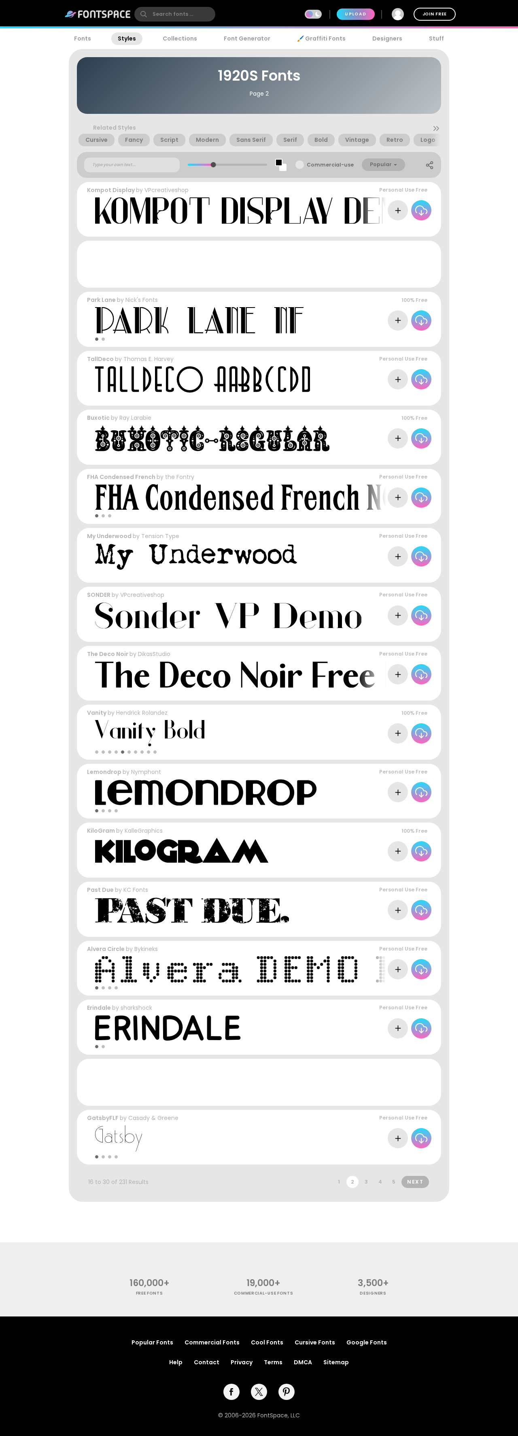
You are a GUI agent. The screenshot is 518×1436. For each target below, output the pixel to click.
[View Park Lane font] (199, 320)
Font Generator (247, 38)
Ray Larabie (135, 418)
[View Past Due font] (192, 910)
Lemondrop (104, 772)
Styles (127, 38)
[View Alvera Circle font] (297, 969)
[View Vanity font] (149, 733)
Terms (273, 1362)
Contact (206, 1362)
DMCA (303, 1362)
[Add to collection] (398, 210)
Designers (387, 38)
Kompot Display (111, 190)
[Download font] (421, 210)
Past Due (100, 890)
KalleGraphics (144, 831)
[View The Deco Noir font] (297, 674)
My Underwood (109, 536)
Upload (355, 14)
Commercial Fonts (212, 1342)
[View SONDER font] (228, 615)
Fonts (82, 38)
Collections (180, 38)
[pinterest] (286, 1392)
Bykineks (146, 949)
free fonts (149, 1293)
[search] (174, 14)
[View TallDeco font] (202, 379)
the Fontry (179, 477)
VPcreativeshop (166, 190)
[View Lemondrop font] (205, 792)
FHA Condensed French (122, 477)
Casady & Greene (153, 1118)
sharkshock (136, 1008)
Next (415, 1181)
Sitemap (336, 1362)
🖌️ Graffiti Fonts (321, 38)
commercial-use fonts (263, 1293)
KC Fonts (135, 890)
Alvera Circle (106, 949)
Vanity (96, 713)
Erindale (99, 1008)
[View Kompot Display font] (257, 210)
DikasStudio (154, 654)
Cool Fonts (267, 1342)
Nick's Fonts (141, 300)
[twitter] (259, 1392)
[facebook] (231, 1392)
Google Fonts (366, 1342)
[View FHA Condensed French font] (245, 497)
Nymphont (146, 772)
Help (176, 1362)
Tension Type (160, 536)
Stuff (436, 38)
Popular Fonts (152, 1342)
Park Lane (101, 300)
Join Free (434, 14)
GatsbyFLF (103, 1118)
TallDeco (100, 359)
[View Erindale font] (169, 1028)
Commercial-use (330, 164)
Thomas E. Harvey (148, 359)
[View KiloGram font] (181, 851)
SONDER (98, 595)
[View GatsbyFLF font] (118, 1138)
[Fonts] (98, 14)
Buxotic (98, 418)
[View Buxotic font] (212, 438)
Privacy (242, 1362)
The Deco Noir (107, 654)
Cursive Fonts (315, 1342)
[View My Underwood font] (196, 556)
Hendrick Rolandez (142, 713)
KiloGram (101, 831)
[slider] (213, 164)
